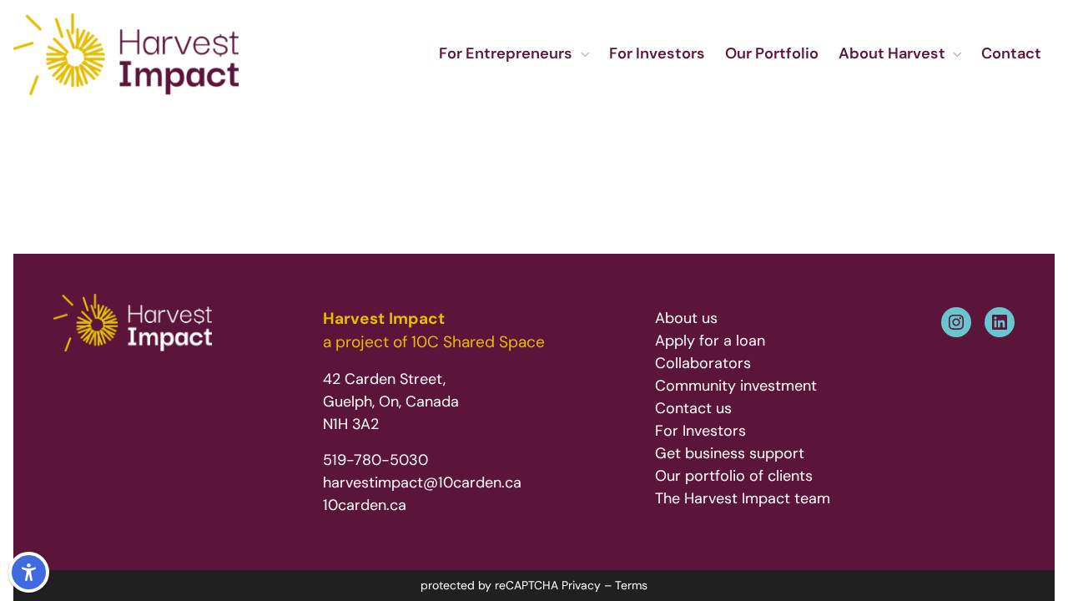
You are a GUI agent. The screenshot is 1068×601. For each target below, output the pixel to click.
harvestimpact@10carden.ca (422, 482)
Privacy (581, 585)
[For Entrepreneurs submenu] (584, 54)
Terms (631, 585)
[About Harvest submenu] (956, 54)
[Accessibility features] (28, 572)
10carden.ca (364, 505)
